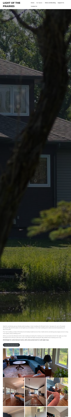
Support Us (61, 2)
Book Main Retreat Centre (11, 345)
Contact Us (34, 6)
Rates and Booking (50, 2)
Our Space (39, 2)
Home (32, 2)
